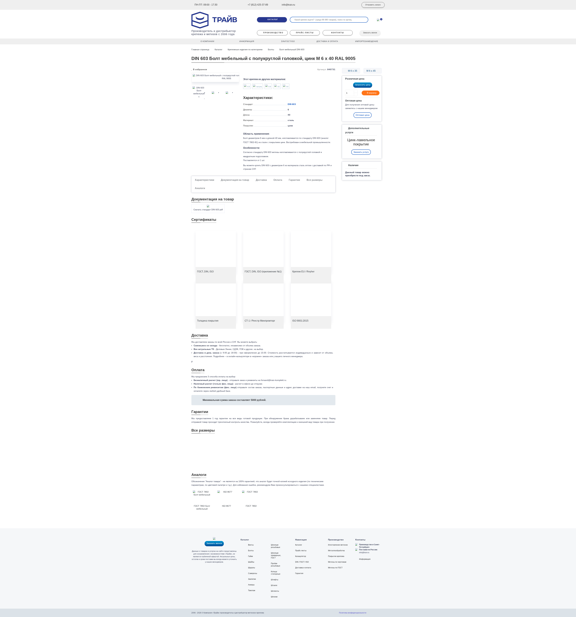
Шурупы (251, 568)
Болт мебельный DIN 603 (291, 49)
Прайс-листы (300, 551)
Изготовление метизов (338, 545)
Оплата (277, 180)
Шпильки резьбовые (275, 546)
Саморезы (252, 573)
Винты (251, 545)
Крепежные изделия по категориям (245, 49)
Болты (271, 49)
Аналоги (200, 188)
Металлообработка (336, 551)
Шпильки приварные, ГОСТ (276, 555)
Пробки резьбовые (275, 564)
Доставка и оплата (303, 568)
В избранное (199, 69)
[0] (378, 19)
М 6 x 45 (371, 71)
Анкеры (251, 585)
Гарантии (294, 180)
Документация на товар (235, 180)
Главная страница (200, 49)
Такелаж (251, 590)
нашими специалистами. (312, 485)
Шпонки (274, 597)
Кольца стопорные (275, 573)
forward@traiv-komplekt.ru (273, 380)
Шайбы (251, 562)
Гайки (250, 556)
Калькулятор (300, 556)
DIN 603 (292, 104)
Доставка (261, 180)
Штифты (274, 580)
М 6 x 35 (352, 71)
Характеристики (204, 180)
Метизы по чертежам (337, 562)
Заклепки (252, 579)
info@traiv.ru (364, 552)
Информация (364, 559)
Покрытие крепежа (336, 556)
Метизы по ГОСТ (335, 568)
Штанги (274, 585)
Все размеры (314, 180)
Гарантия (299, 573)
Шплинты (275, 591)
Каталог (218, 49)
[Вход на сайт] (353, 5)
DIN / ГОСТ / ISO (302, 562)
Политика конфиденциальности (352, 613)
